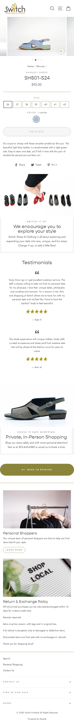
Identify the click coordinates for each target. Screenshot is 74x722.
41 (55, 104)
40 (45, 104)
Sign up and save (16, 692)
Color (37, 112)
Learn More (14, 550)
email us (43, 447)
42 (64, 104)
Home (30, 66)
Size (37, 97)
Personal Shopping (12, 664)
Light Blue (36, 119)
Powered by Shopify (37, 719)
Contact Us (8, 670)
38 (26, 104)
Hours (7, 703)
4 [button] (42, 60)
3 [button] (39, 60)
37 (17, 104)
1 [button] (33, 60)
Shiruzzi (40, 66)
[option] (37, 36)
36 (7, 104)
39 (36, 104)
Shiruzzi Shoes (37, 72)
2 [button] (36, 60)
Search (6, 658)
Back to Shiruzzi (40, 469)
